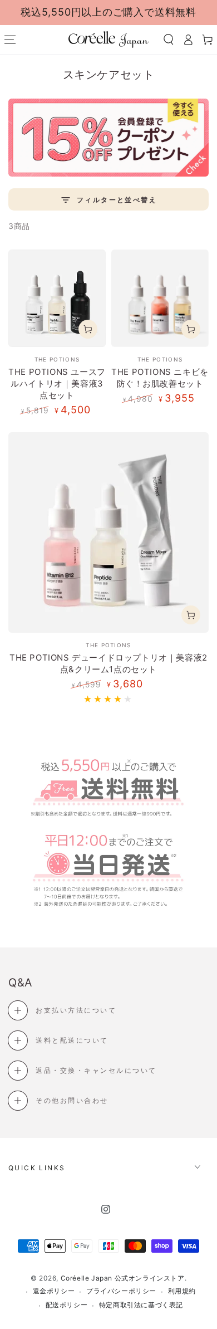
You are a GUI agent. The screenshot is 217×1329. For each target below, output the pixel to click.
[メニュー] (9, 39)
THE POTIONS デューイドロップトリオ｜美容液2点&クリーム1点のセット (108, 663)
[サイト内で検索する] (168, 39)
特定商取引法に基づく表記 (141, 1305)
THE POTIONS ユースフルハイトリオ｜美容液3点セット (57, 383)
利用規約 (182, 1291)
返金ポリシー (54, 1291)
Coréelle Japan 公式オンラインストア (123, 1278)
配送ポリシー (67, 1305)
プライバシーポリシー (121, 1291)
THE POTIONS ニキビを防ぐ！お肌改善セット (160, 378)
